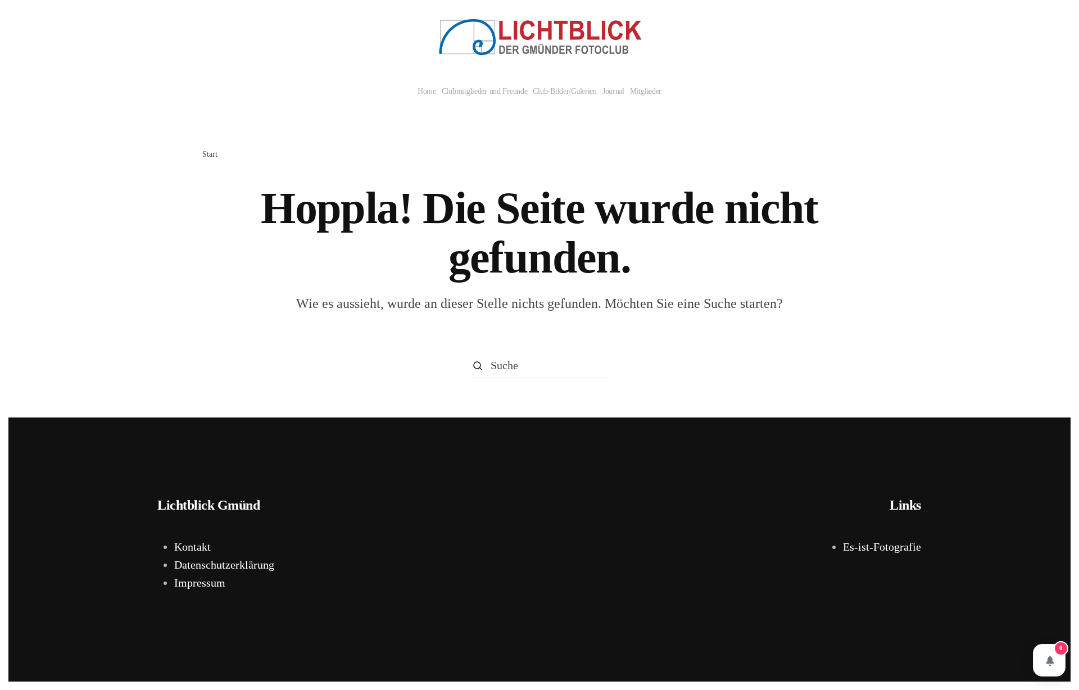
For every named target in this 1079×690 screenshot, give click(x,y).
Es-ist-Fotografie (882, 547)
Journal (613, 91)
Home (427, 91)
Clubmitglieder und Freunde (485, 91)
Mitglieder (645, 91)
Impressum (199, 582)
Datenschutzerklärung (224, 565)
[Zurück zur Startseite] (539, 37)
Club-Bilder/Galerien (564, 91)
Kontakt (192, 547)
